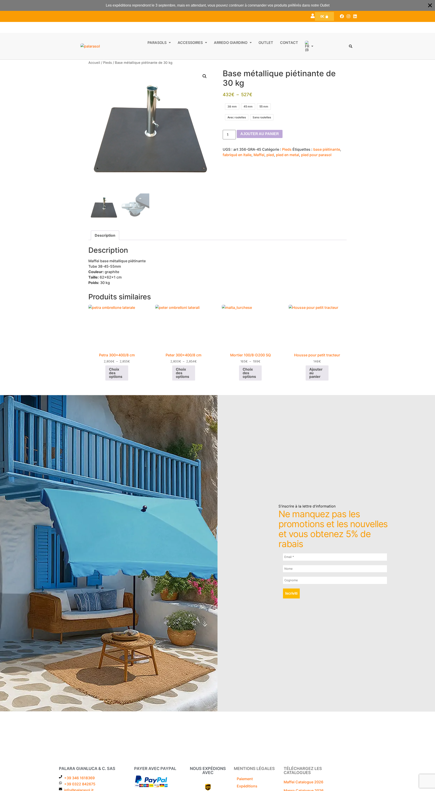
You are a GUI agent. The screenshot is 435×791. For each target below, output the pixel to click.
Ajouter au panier (259, 134)
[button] (159, 42)
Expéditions (247, 786)
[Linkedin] (355, 16)
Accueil (94, 63)
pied (270, 154)
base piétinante (326, 149)
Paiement (245, 779)
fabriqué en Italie (237, 154)
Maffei (259, 154)
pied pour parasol (316, 154)
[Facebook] (342, 16)
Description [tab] (105, 235)
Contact (289, 42)
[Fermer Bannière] (430, 5)
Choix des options (115, 373)
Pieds (107, 63)
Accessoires (190, 42)
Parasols (157, 42)
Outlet (266, 42)
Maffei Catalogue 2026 (303, 782)
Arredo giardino (230, 42)
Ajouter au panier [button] (316, 373)
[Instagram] (348, 16)
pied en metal (287, 154)
